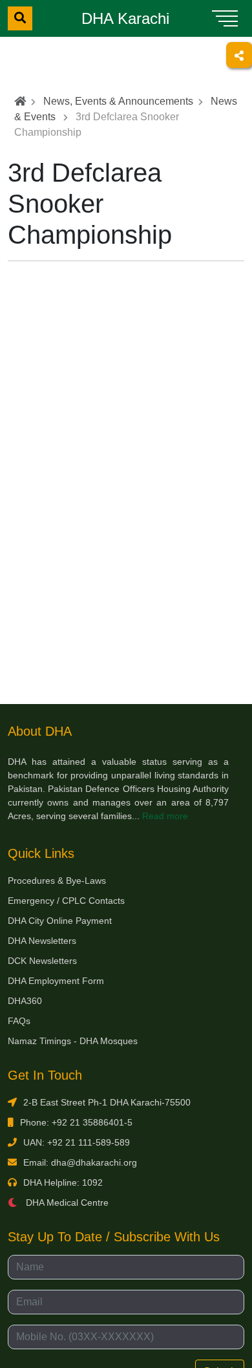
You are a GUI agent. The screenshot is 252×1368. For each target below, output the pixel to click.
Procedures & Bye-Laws (57, 880)
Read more (165, 816)
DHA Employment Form (56, 981)
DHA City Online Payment (60, 920)
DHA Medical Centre (66, 1202)
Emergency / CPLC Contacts (66, 900)
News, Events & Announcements (118, 101)
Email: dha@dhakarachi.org (80, 1162)
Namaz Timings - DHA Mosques (73, 1041)
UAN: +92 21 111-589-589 (76, 1142)
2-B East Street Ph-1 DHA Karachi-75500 (107, 1102)
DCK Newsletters (42, 961)
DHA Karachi (125, 18)
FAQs (19, 1021)
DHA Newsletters (42, 940)
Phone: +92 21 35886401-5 (76, 1122)
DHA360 (25, 1001)
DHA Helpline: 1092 (63, 1182)
